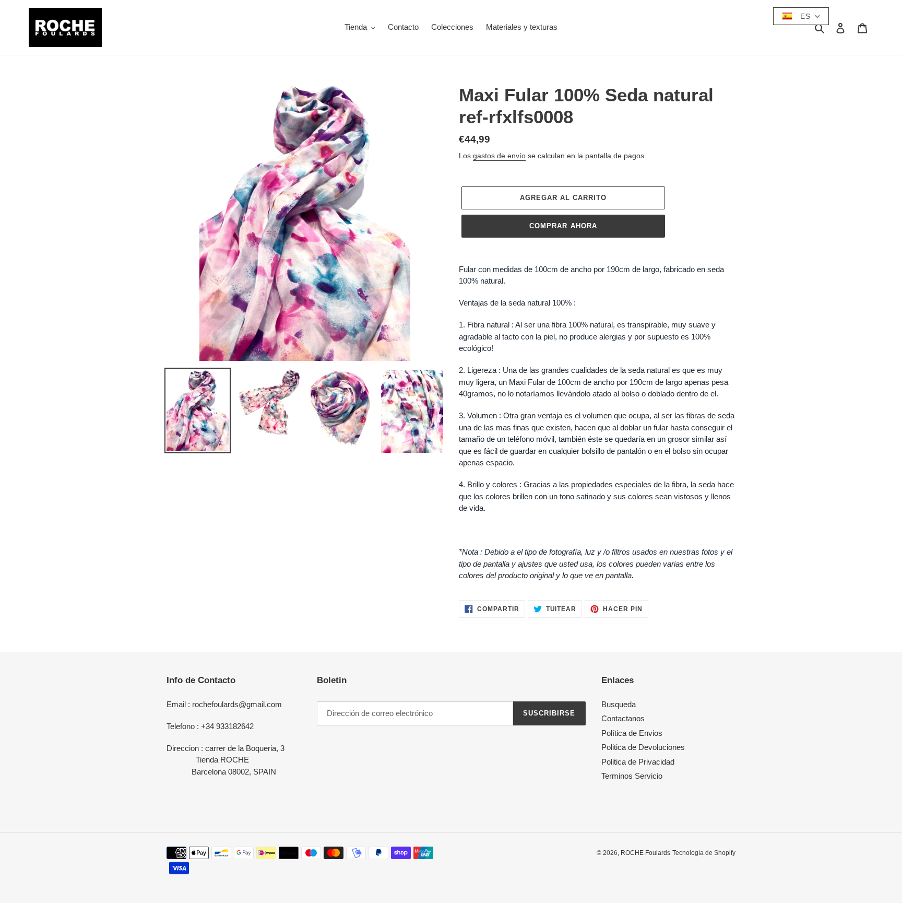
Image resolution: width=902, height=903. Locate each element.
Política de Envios (631, 733)
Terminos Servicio (631, 775)
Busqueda (618, 704)
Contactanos (623, 718)
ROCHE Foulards (645, 853)
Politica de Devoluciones (643, 747)
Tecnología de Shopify (703, 853)
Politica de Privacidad (637, 761)
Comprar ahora (563, 226)
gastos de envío (499, 155)
